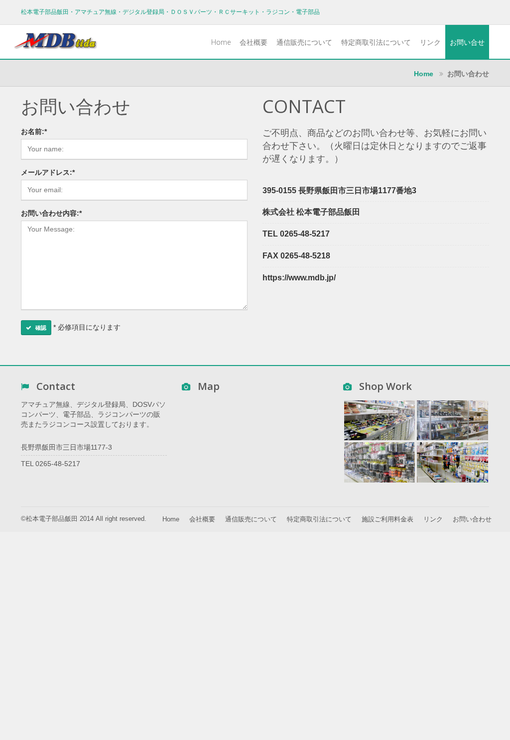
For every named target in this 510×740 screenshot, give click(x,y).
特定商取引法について (376, 42)
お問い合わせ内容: (51, 213)
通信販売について (304, 42)
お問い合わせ (472, 519)
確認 (40, 328)
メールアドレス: (48, 172)
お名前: (34, 131)
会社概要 (253, 42)
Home (221, 42)
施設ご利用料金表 (387, 519)
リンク (430, 42)
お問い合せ (467, 42)
